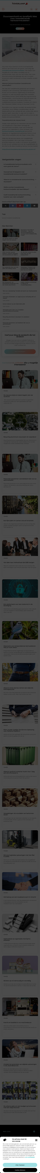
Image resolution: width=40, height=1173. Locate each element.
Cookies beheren (20, 1170)
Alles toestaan (20, 1165)
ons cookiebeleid (30, 1157)
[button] (36, 1140)
